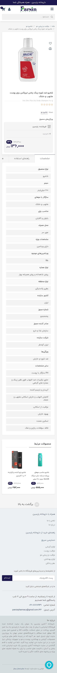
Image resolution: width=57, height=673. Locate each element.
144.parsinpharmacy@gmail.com (27, 609)
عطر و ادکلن (50, 563)
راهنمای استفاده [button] (21, 158)
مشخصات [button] (45, 158)
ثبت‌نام (7, 578)
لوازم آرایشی (50, 546)
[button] (5, 9)
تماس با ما (51, 520)
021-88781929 (35, 605)
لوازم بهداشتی (49, 559)
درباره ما (52, 525)
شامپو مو (44, 112)
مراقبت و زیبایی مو (47, 555)
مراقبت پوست (49, 551)
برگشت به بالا (26, 504)
